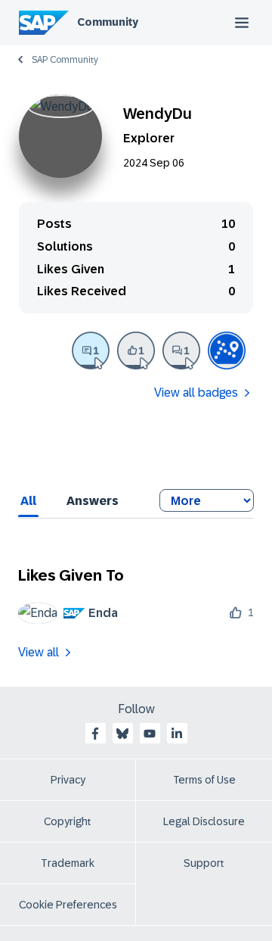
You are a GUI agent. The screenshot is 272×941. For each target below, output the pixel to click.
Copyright (67, 821)
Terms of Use (204, 780)
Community (107, 22)
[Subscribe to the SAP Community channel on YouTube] (150, 734)
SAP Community (65, 60)
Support (204, 863)
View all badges (196, 392)
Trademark (67, 863)
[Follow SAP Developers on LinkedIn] (177, 734)
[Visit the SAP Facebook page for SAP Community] (95, 734)
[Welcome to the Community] (227, 350)
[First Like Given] (136, 350)
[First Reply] (91, 350)
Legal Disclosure (204, 821)
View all (38, 652)
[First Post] (181, 350)
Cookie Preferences (68, 905)
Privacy (68, 780)
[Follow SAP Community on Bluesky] (122, 734)
